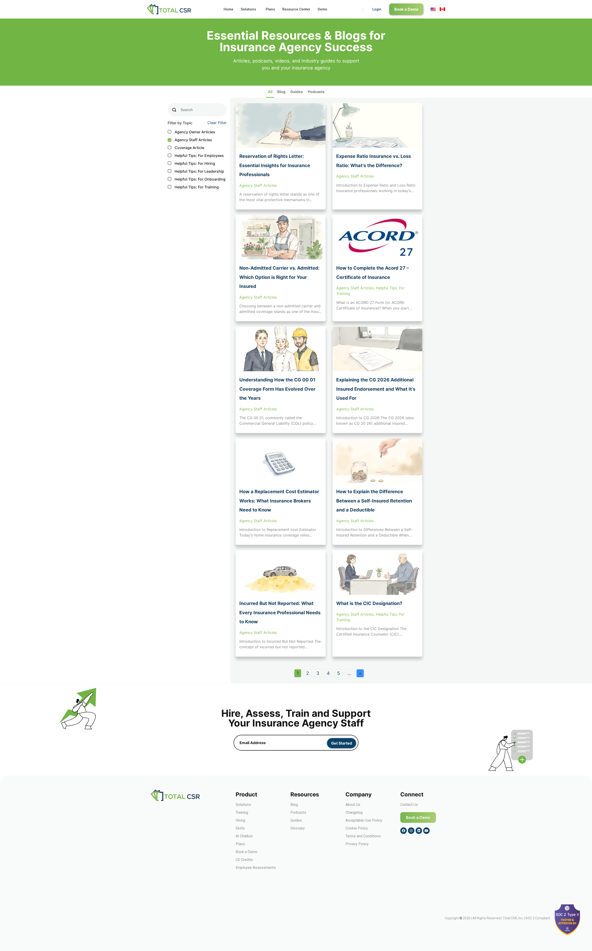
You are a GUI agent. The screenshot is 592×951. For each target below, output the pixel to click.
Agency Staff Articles (190, 139)
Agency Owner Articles (192, 132)
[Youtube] (426, 830)
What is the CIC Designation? (369, 603)
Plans (270, 9)
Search (187, 110)
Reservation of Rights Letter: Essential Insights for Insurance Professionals (274, 165)
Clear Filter (217, 122)
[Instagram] (411, 830)
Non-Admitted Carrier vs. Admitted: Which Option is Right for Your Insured (279, 277)
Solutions (248, 9)
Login (376, 9)
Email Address (253, 743)
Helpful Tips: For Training (194, 187)
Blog (281, 91)
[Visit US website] (433, 9)
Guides (296, 91)
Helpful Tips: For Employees (196, 155)
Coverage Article (186, 147)
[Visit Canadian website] (442, 9)
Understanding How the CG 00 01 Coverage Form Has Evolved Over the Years (277, 389)
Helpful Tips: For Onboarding (197, 179)
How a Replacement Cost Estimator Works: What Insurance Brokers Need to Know (279, 501)
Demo (322, 9)
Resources (304, 794)
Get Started (341, 743)
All (270, 91)
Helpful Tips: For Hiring (192, 163)
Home (228, 9)
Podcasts (316, 91)
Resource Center (296, 9)
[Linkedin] (419, 830)
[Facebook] (403, 830)
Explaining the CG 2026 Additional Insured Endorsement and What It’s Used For (375, 389)
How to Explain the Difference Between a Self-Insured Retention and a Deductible (374, 501)
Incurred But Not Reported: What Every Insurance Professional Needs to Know (280, 612)
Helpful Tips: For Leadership (196, 171)
